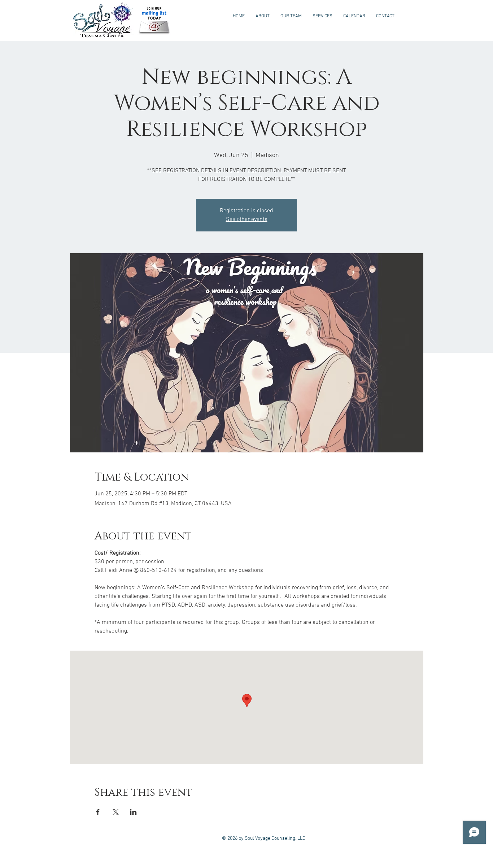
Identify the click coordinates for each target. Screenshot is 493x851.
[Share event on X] (115, 812)
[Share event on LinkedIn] (133, 812)
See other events (246, 219)
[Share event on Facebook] (98, 812)
